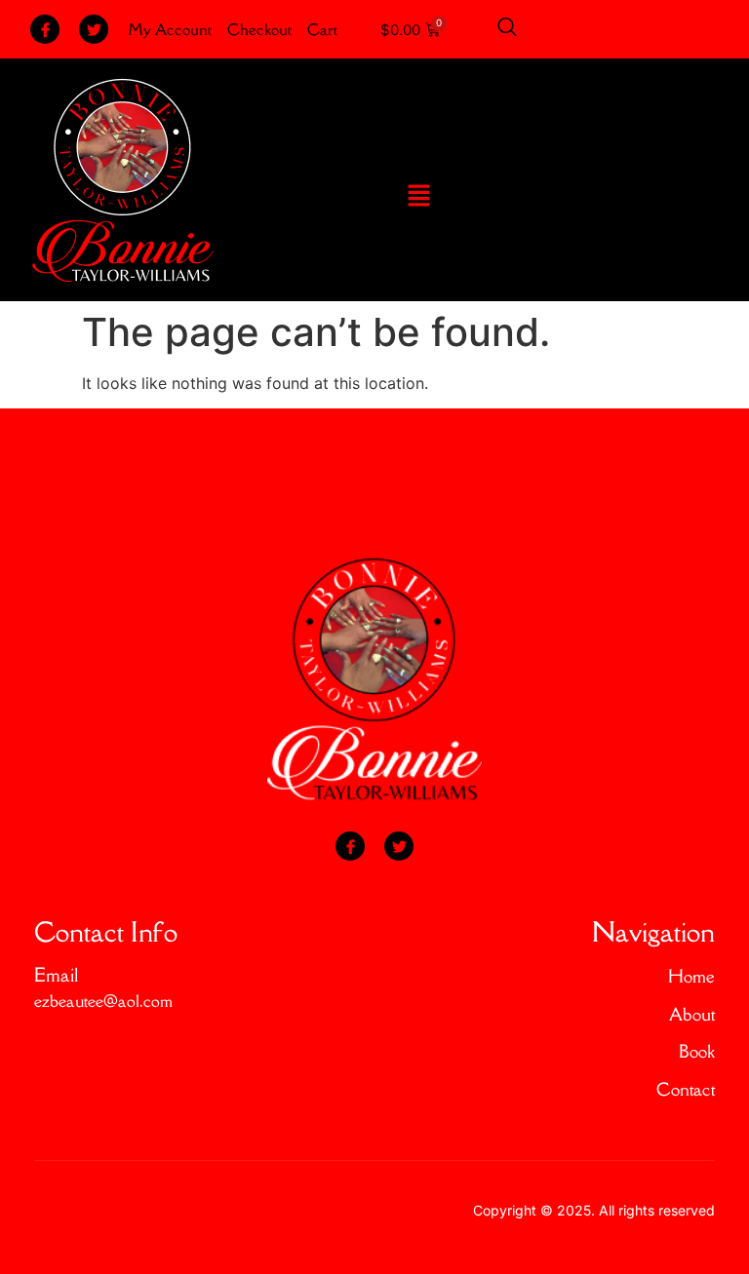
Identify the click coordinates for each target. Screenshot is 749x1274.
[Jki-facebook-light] (44, 29)
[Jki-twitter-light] (93, 29)
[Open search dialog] (507, 29)
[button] (418, 196)
